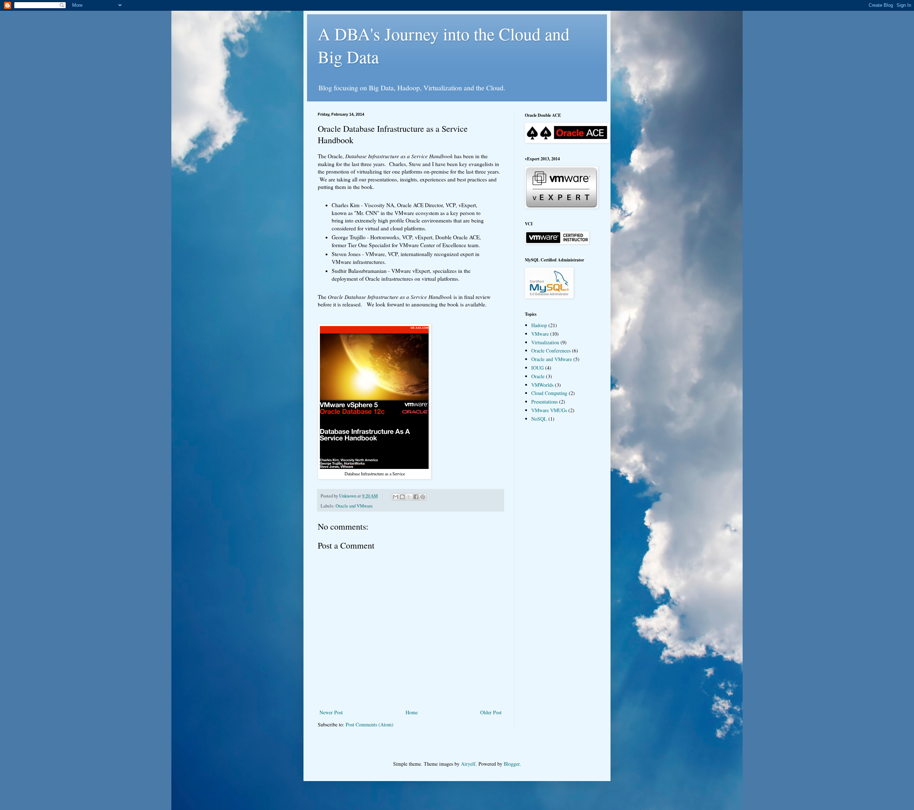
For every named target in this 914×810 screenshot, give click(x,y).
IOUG (537, 367)
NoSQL (539, 418)
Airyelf (468, 763)
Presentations (544, 401)
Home (412, 712)
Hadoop (539, 325)
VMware (540, 333)
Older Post (491, 712)
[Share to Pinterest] (422, 496)
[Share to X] (409, 496)
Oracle (537, 376)
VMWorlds (542, 384)
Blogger (511, 763)
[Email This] (395, 496)
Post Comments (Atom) (369, 724)
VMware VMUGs (549, 410)
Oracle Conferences (551, 350)
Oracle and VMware (354, 506)
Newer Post (331, 712)
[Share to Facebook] (416, 496)
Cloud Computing (549, 393)
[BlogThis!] (402, 496)
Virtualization (545, 342)
